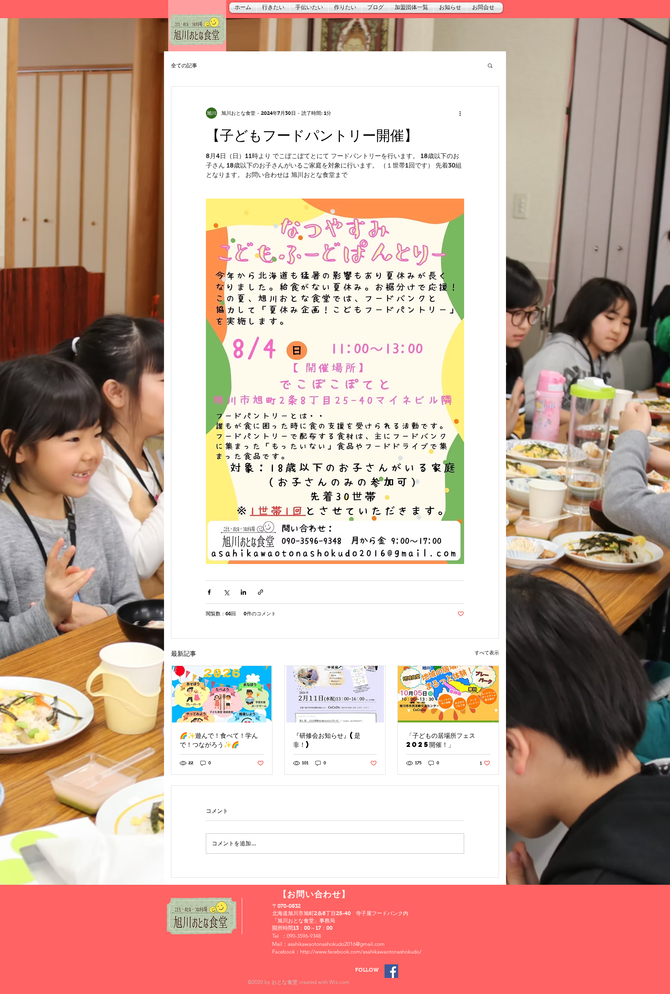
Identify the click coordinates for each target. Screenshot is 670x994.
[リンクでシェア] (260, 592)
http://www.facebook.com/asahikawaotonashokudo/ (361, 951)
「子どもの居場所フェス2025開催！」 (440, 740)
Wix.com (339, 982)
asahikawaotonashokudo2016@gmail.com (336, 944)
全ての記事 (184, 65)
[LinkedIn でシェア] (243, 592)
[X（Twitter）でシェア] (226, 592)
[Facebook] (391, 971)
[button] (490, 65)
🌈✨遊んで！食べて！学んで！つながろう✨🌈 (219, 740)
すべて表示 (487, 652)
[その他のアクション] (460, 113)
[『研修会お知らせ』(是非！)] (335, 694)
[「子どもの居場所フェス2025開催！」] (448, 694)
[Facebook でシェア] (209, 592)
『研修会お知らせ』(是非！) (326, 740)
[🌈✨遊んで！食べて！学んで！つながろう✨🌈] (221, 694)
